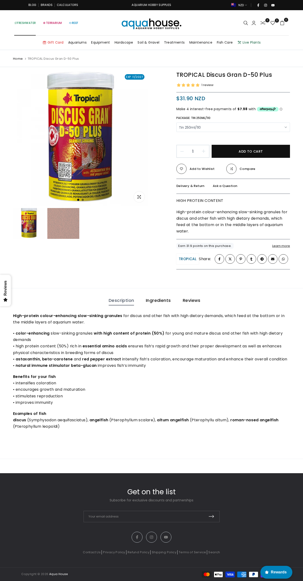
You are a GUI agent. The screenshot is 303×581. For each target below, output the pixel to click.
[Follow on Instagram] (265, 5)
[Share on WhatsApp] (283, 259)
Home (18, 59)
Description (121, 300)
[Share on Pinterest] (240, 259)
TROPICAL (187, 258)
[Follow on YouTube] (273, 5)
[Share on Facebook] (219, 259)
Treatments (174, 42)
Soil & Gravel (148, 42)
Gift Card (56, 42)
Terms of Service (192, 552)
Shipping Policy (164, 552)
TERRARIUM (54, 23)
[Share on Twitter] (230, 259)
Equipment (100, 42)
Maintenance (200, 42)
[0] (262, 22)
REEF (75, 23)
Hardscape (124, 42)
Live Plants (252, 42)
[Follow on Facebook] (258, 5)
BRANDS (47, 5)
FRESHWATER (26, 23)
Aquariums (77, 42)
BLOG (32, 5)
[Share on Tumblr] (251, 259)
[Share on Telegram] (262, 259)
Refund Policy (138, 552)
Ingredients (158, 300)
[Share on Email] (272, 259)
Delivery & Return (190, 186)
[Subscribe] (211, 516)
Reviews (192, 300)
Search (214, 552)
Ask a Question (225, 186)
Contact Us (92, 552)
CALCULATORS (67, 5)
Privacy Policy (114, 552)
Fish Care (225, 42)
